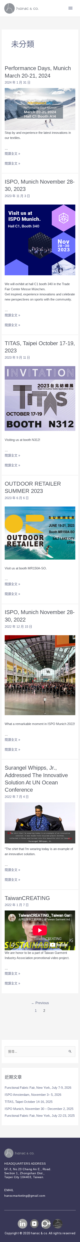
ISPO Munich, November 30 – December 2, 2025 (39, 1109)
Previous (40, 1003)
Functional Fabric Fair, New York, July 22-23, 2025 (40, 1115)
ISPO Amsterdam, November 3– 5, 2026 (33, 1094)
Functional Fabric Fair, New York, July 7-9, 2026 (38, 1087)
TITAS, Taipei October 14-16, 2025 (28, 1102)
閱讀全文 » (12, 153)
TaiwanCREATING (27, 898)
